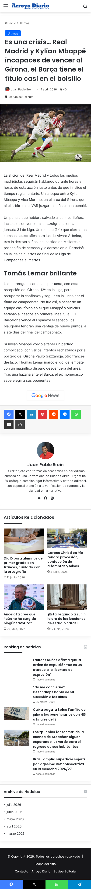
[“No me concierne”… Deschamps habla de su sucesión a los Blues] (16, 693)
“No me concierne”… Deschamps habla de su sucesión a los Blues (53, 692)
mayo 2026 (15, 819)
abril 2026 (14, 826)
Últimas (24, 23)
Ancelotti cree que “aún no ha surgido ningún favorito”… (20, 618)
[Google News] (45, 396)
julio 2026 (14, 805)
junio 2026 (14, 812)
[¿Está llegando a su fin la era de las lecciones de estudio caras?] (67, 597)
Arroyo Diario (41, 871)
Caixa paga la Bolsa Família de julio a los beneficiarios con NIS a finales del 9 (59, 714)
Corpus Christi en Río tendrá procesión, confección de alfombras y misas (65, 559)
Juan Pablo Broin (22, 89)
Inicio (12, 23)
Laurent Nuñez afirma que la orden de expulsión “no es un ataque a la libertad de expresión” (57, 667)
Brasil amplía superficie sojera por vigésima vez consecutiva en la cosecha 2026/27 (59, 764)
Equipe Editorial (65, 871)
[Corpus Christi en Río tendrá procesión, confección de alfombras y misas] (67, 539)
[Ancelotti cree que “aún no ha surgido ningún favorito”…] (24, 597)
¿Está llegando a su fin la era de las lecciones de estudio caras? (66, 618)
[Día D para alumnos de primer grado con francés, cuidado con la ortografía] (24, 541)
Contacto (21, 871)
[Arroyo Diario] (30, 6)
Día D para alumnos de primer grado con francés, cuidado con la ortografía (23, 565)
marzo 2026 (16, 833)
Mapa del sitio (45, 864)
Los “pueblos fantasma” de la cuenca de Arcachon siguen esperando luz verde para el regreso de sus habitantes (58, 739)
